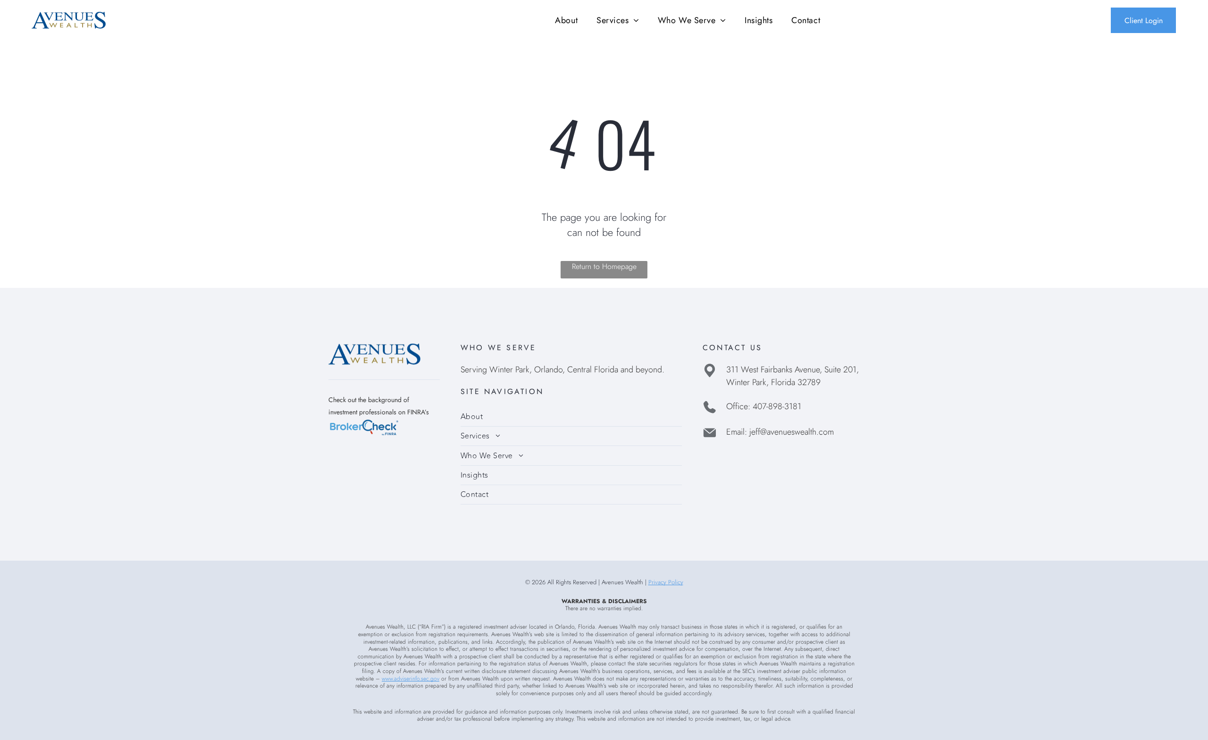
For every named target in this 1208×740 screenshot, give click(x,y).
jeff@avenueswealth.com (791, 432)
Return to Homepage (604, 266)
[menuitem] (566, 20)
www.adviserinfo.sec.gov (410, 678)
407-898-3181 (777, 406)
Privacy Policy (665, 582)
